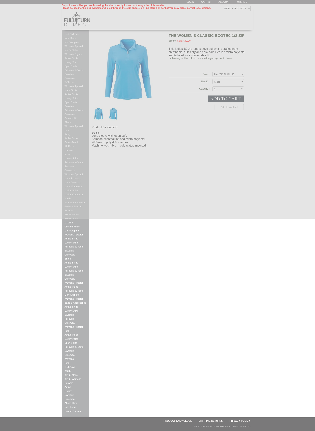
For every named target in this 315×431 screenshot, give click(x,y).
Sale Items (70, 407)
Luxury (68, 391)
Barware (69, 383)
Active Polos (71, 287)
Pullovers (69, 319)
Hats (67, 331)
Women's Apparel (74, 234)
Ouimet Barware (73, 411)
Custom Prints (72, 226)
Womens (69, 359)
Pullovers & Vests (74, 246)
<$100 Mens (71, 375)
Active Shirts (71, 238)
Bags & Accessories (75, 303)
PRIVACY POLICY (240, 421)
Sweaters (69, 250)
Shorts (68, 259)
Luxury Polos (71, 339)
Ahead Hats (71, 403)
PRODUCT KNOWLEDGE (178, 421)
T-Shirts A (70, 367)
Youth (68, 371)
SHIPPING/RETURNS (211, 421)
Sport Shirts (71, 343)
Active (68, 387)
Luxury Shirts (72, 242)
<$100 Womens (73, 379)
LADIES (69, 222)
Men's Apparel (72, 230)
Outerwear (70, 254)
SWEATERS (71, 218)
